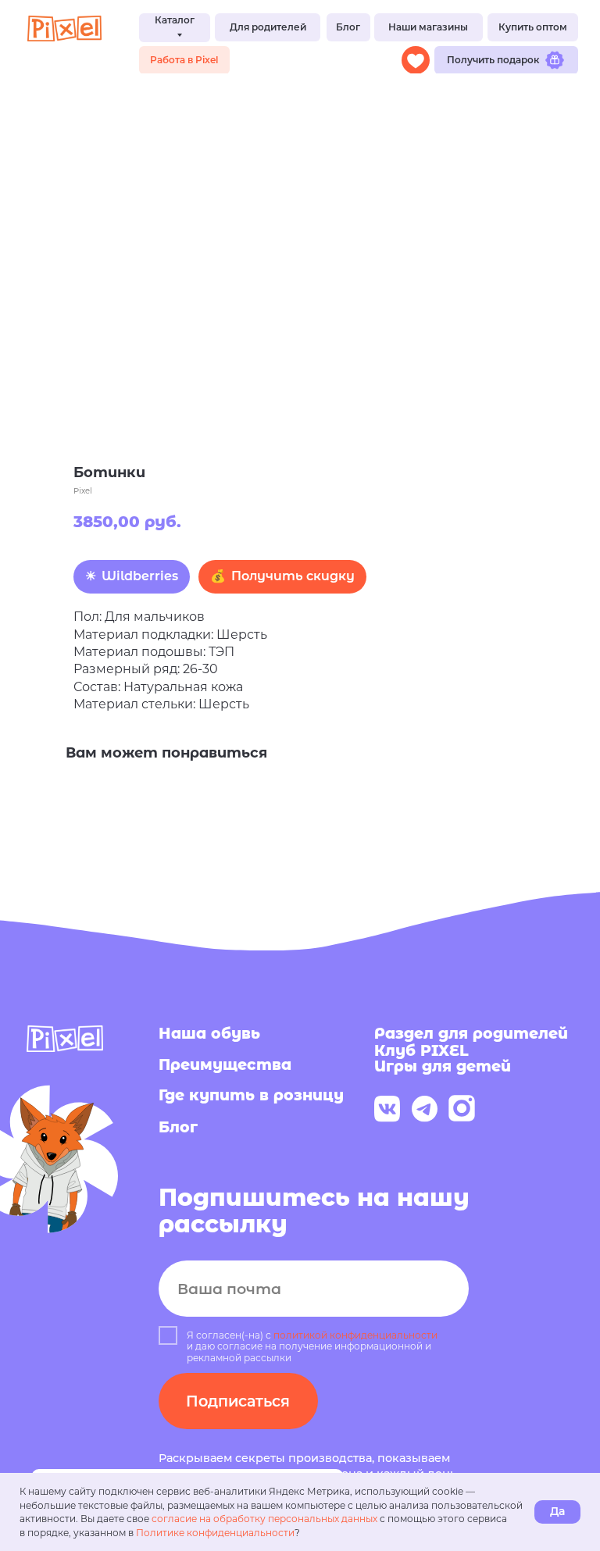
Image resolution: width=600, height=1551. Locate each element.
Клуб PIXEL (421, 1050)
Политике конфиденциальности (215, 1533)
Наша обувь (209, 1033)
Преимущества (225, 1064)
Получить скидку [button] (293, 576)
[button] (268, 27)
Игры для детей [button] (442, 1066)
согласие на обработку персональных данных (264, 1518)
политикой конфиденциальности (355, 1335)
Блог (178, 1127)
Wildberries (140, 576)
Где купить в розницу (251, 1095)
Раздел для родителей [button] (471, 1033)
